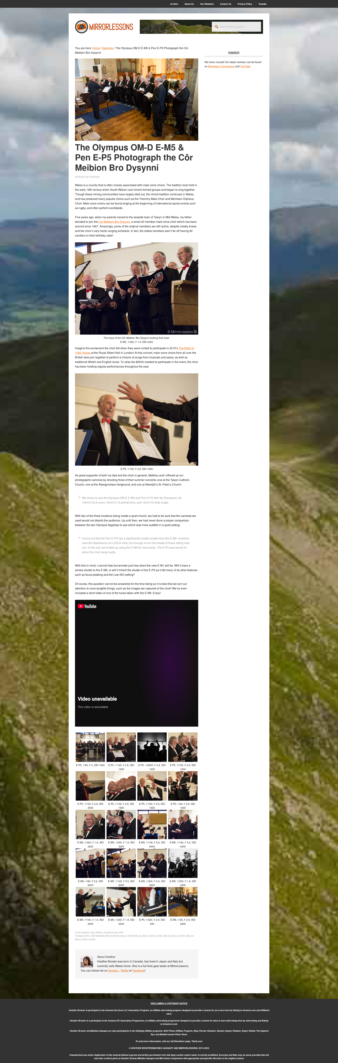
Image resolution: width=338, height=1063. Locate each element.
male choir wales (130, 935)
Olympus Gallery (113, 932)
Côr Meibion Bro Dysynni (104, 935)
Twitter (124, 970)
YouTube (245, 66)
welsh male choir (174, 935)
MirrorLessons (104, 27)
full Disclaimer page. (180, 1041)
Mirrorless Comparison (221, 66)
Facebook (138, 970)
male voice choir (152, 935)
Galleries (96, 932)
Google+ (113, 970)
